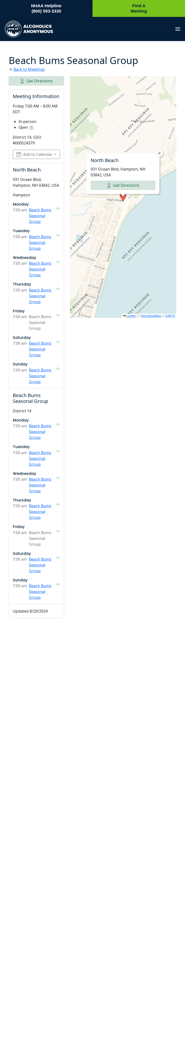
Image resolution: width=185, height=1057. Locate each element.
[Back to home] (29, 29)
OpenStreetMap (151, 316)
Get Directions (39, 81)
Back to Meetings (29, 69)
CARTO (170, 316)
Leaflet (131, 316)
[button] (177, 29)
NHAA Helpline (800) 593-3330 (46, 8)
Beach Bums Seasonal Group (40, 215)
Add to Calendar (38, 154)
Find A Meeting (139, 8)
